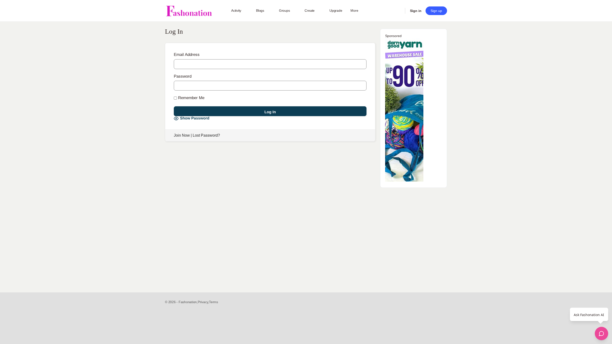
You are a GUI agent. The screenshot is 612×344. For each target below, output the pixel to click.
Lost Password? (206, 135)
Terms (213, 302)
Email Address (187, 54)
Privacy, (203, 302)
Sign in (415, 11)
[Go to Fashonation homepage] (189, 11)
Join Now (182, 135)
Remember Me (190, 98)
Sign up (436, 11)
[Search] (398, 11)
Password (182, 76)
